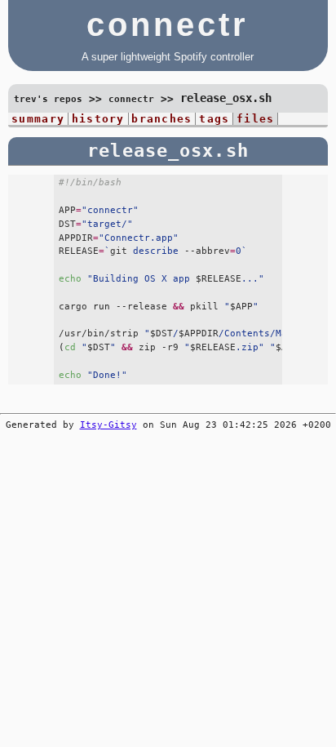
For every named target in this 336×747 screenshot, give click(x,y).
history (98, 119)
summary (37, 119)
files (255, 119)
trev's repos (48, 99)
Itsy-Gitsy (108, 425)
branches (161, 119)
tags (214, 119)
